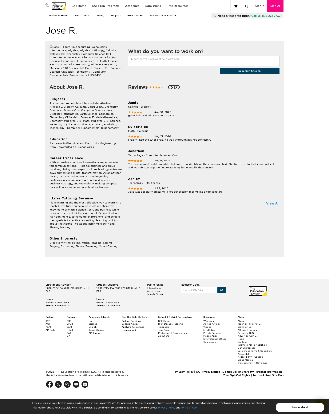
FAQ (48, 291)
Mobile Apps (210, 336)
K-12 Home (164, 321)
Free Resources (177, 5)
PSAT (48, 327)
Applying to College (132, 327)
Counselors (209, 342)
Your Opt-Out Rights (236, 375)
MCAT (70, 330)
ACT (48, 324)
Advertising (153, 291)
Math (91, 321)
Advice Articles (211, 324)
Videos (207, 327)
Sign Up (275, 5)
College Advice (130, 324)
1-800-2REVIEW (67, 288)
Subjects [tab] (116, 15)
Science (93, 324)
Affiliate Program (247, 330)
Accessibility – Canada (250, 357)
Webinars (208, 321)
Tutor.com (163, 327)
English (93, 327)
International (154, 288)
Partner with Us (246, 333)
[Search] (246, 6)
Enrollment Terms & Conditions (255, 351)
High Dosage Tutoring (170, 324)
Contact (242, 342)
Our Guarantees (246, 348)
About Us (163, 336)
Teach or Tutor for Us (250, 324)
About (241, 321)
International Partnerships (252, 345)
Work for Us (244, 327)
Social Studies (96, 330)
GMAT (70, 324)
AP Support (95, 333)
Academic (132, 5)
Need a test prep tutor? (249, 15)
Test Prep (163, 330)
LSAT (69, 327)
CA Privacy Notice (208, 371)
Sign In (259, 5)
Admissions (153, 5)
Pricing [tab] (100, 15)
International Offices (214, 339)
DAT (69, 333)
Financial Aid (128, 330)
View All (272, 203)
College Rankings (131, 321)
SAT (48, 321)
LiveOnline (209, 330)
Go (222, 289)
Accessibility (245, 354)
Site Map (277, 375)
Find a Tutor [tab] (82, 15)
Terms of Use (188, 407)
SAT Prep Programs (105, 5)
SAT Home (79, 5)
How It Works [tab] (135, 15)
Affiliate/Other (155, 294)
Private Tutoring (212, 333)
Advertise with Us (248, 336)
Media (241, 339)
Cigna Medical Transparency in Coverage (252, 361)
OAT (69, 336)
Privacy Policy (166, 407)
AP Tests (50, 330)
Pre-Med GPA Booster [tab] (163, 15)
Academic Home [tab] (58, 15)
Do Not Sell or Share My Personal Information (252, 371)
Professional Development (173, 333)
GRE (69, 321)
